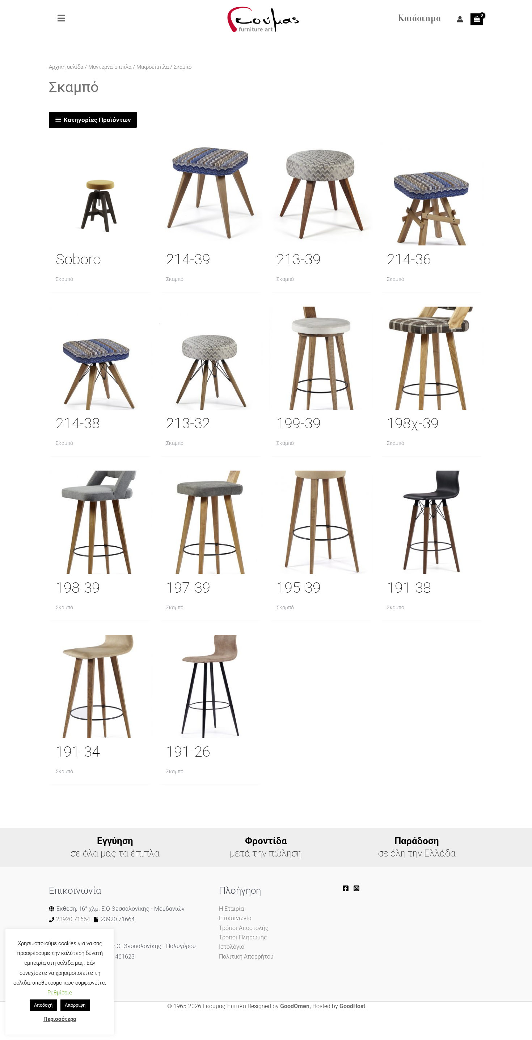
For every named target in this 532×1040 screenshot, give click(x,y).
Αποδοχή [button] (43, 1005)
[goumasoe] (345, 888)
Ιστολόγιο (231, 946)
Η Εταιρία (231, 908)
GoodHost (352, 1006)
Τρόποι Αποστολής (244, 928)
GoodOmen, (295, 1006)
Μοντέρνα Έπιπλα (109, 67)
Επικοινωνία (235, 918)
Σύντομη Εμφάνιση (100, 238)
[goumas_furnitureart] (356, 888)
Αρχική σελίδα (66, 67)
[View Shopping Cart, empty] (476, 19)
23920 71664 (73, 919)
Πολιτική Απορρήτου (246, 956)
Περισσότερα (59, 1019)
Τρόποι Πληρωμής (243, 937)
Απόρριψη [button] (75, 1005)
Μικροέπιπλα (152, 67)
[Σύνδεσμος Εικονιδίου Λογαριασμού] (460, 19)
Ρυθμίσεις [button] (59, 992)
